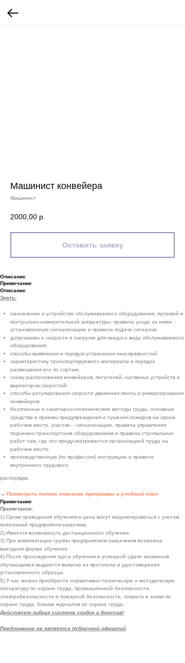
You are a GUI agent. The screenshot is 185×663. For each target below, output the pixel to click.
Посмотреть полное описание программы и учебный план (82, 494)
